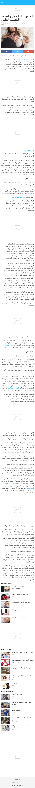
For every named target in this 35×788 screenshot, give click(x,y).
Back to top (17, 779)
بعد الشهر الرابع (29, 337)
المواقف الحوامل (17, 197)
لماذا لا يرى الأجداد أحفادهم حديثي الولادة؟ (22, 652)
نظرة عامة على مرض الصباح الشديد (21, 602)
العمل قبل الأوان (29, 150)
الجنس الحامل (21, 59)
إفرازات (10, 486)
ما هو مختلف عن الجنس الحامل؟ (20, 594)
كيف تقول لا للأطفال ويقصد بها (19, 694)
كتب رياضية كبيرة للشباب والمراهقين (21, 683)
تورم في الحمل (16, 610)
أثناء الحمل (30, 488)
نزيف (32, 147)
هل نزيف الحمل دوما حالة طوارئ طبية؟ (22, 668)
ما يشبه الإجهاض (16, 710)
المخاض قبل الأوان (13, 388)
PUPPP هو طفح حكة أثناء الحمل (20, 617)
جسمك (2, 12)
